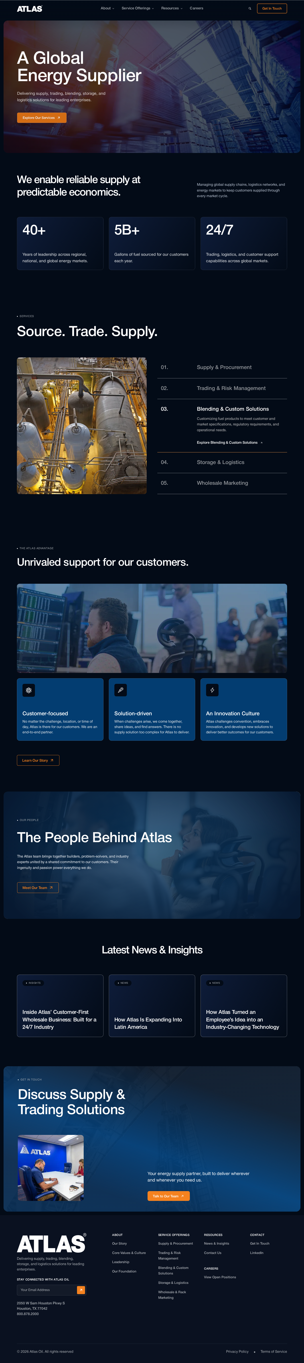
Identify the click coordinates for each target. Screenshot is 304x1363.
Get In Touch (260, 1243)
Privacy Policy (237, 1351)
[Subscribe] (81, 1290)
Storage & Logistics (173, 1283)
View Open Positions (220, 1277)
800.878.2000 (28, 1314)
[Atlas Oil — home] (30, 8)
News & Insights (216, 1243)
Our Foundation (124, 1271)
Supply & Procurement (175, 1243)
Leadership (120, 1262)
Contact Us (212, 1253)
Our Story (119, 1243)
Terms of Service (274, 1351)
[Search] (249, 8)
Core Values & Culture (129, 1253)
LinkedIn (256, 1253)
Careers (196, 8)
